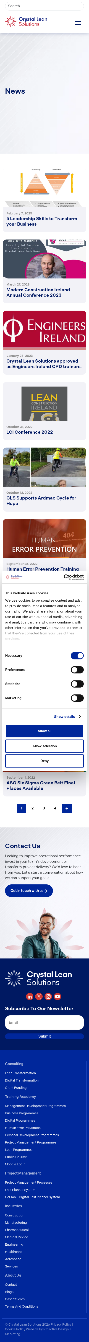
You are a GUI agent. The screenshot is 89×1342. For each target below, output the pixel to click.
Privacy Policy (61, 1324)
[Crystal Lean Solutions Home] (26, 21)
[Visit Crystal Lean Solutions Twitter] (39, 996)
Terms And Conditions (21, 1306)
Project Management (23, 1173)
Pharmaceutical (17, 1230)
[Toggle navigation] (78, 21)
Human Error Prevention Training (42, 569)
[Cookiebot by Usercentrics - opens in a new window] (64, 577)
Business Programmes (21, 1113)
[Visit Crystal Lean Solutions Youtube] (57, 996)
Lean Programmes (18, 1149)
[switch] (77, 669)
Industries (13, 1206)
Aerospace (13, 1259)
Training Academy (20, 1097)
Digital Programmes (20, 1120)
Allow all (44, 731)
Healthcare (13, 1252)
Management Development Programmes (35, 1106)
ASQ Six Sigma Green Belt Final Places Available (40, 785)
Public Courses (16, 1157)
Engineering (14, 1244)
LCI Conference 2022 (29, 432)
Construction (14, 1215)
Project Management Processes (28, 1182)
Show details (64, 717)
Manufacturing (16, 1222)
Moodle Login (15, 1164)
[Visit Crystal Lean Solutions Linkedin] (30, 996)
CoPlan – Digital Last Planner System (32, 1197)
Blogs (9, 1292)
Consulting (14, 1064)
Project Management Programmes (30, 1142)
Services (11, 1266)
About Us (13, 1275)
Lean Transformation (20, 1073)
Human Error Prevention (23, 1128)
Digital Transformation (22, 1080)
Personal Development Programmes (32, 1135)
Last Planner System (20, 1190)
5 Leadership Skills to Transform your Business (41, 221)
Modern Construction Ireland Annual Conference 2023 (38, 292)
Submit (44, 1036)
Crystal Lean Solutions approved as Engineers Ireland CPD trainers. (44, 363)
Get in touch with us (27, 891)
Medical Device (16, 1237)
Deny (44, 761)
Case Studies (15, 1299)
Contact (11, 1284)
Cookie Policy (15, 1329)
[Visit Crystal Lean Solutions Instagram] (48, 996)
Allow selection (44, 746)
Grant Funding (16, 1088)
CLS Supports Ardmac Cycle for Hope (41, 500)
